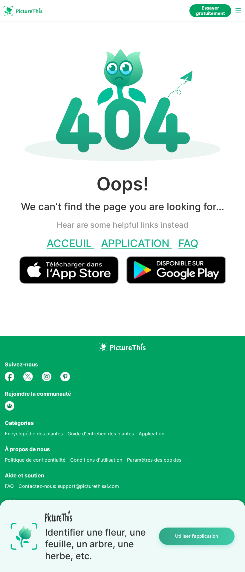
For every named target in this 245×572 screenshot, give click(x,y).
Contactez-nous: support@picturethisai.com (69, 486)
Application (136, 243)
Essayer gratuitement (210, 10)
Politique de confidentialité (35, 460)
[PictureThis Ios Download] (72, 281)
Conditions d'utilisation (96, 460)
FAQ (188, 243)
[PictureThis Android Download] (176, 281)
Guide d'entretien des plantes (101, 434)
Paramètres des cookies (154, 460)
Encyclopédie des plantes (34, 434)
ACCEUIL (70, 243)
